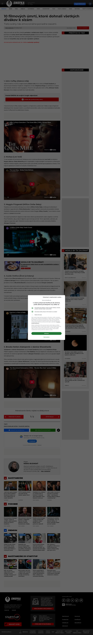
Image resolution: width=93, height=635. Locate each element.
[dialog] (46, 317)
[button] (46, 315)
